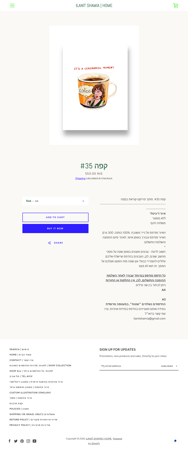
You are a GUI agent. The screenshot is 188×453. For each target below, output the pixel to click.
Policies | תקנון (19, 409)
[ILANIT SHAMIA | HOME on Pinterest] (22, 441)
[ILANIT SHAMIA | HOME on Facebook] (9, 441)
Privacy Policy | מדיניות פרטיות (30, 425)
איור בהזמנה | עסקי (21, 398)
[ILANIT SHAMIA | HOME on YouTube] (34, 441)
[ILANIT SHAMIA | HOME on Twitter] (16, 441)
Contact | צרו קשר (21, 360)
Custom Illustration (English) (30, 392)
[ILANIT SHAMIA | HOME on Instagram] (28, 441)
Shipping (80, 178)
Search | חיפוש (19, 349)
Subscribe (167, 366)
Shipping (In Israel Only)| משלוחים (32, 414)
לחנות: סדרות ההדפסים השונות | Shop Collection (40, 365)
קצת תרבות (16, 403)
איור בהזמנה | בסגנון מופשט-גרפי (29, 387)
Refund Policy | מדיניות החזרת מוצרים (33, 419)
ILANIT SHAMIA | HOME (94, 5)
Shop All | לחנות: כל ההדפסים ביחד (31, 371)
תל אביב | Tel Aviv (21, 376)
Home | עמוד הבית (20, 354)
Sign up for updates (118, 350)
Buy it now (55, 228)
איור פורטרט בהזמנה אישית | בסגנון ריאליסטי (36, 382)
